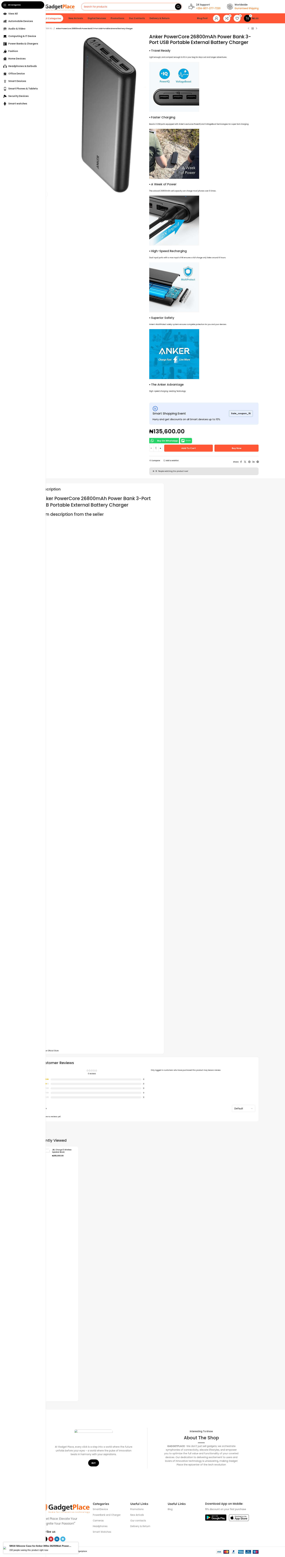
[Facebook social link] (241, 462)
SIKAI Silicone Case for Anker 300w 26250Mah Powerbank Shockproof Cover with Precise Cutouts (41, 1546)
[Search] (178, 6)
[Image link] (63, 1507)
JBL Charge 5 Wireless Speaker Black (61, 1150)
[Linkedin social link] (254, 462)
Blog (170, 1509)
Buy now (236, 448)
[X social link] (245, 462)
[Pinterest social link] (249, 462)
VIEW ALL (48, 28)
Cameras (98, 1520)
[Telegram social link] (258, 462)
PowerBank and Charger (107, 1515)
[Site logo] (55, 6)
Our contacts (138, 1520)
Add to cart (188, 448)
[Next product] (257, 29)
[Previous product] (249, 29)
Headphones (100, 1526)
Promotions (137, 1509)
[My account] (216, 18)
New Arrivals (137, 1515)
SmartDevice (100, 1509)
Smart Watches (102, 1532)
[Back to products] (253, 29)
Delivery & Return (140, 1526)
